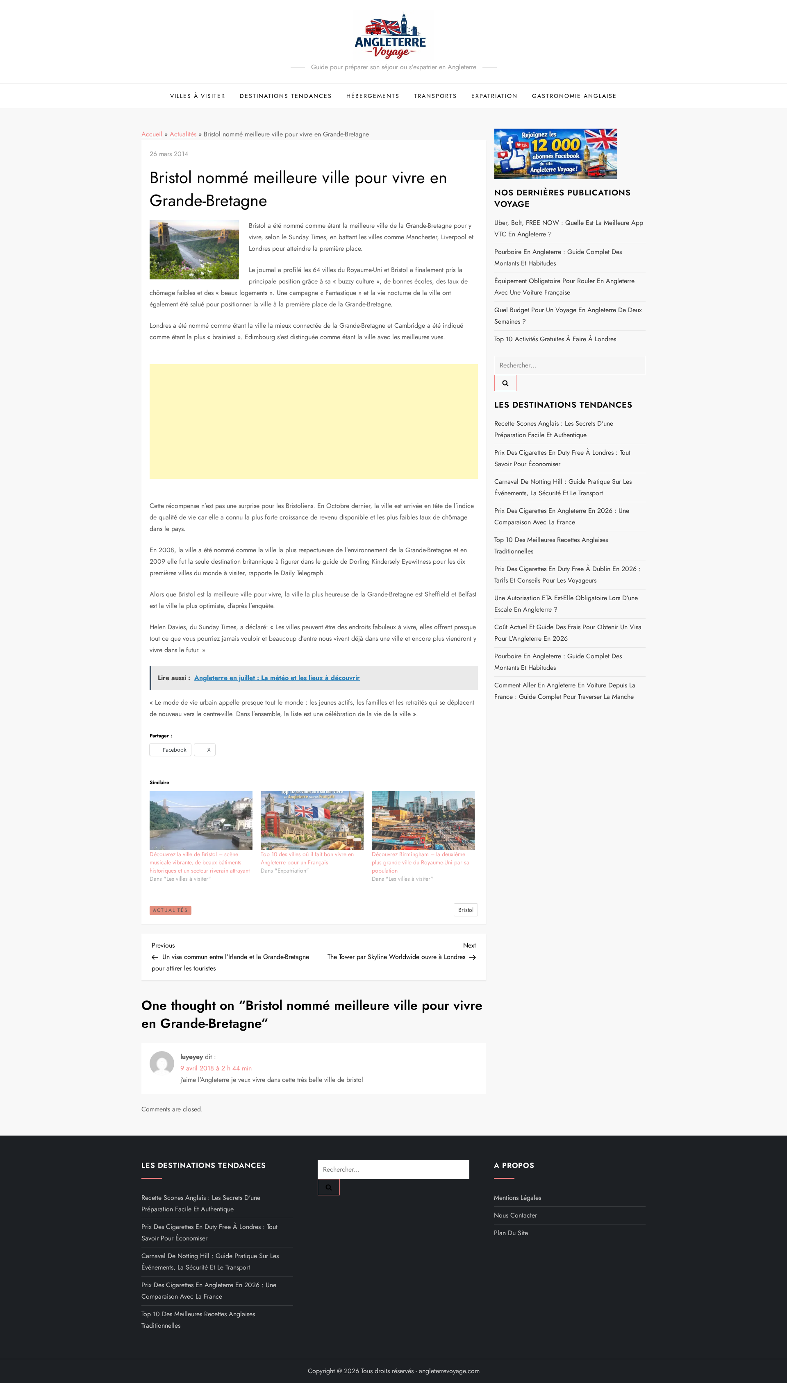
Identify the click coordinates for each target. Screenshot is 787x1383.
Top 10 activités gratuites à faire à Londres (555, 339)
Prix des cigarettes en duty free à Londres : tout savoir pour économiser (562, 458)
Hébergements (373, 96)
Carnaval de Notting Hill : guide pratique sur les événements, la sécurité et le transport (563, 487)
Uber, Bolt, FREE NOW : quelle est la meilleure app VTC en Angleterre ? (568, 228)
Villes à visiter (197, 96)
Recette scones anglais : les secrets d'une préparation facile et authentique (553, 429)
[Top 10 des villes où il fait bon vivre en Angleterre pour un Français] (312, 820)
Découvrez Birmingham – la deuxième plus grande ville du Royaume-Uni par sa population (420, 862)
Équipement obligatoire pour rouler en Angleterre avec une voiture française (564, 286)
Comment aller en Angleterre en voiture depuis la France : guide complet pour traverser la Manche (564, 690)
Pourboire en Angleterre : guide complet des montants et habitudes (558, 257)
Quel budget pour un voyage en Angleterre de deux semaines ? (568, 315)
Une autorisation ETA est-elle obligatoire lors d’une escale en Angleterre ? (566, 603)
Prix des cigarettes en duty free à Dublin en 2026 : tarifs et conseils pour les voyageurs (567, 574)
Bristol (465, 910)
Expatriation (494, 96)
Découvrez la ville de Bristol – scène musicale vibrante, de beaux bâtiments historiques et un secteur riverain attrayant (200, 862)
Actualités (183, 134)
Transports (435, 96)
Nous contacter (515, 1215)
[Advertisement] (314, 421)
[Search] (505, 383)
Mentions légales (517, 1197)
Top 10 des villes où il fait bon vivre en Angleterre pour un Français (307, 858)
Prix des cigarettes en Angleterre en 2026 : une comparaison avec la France (561, 516)
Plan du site (511, 1233)
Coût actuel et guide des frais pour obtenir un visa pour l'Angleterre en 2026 (567, 632)
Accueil (151, 134)
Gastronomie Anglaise (574, 96)
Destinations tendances (286, 96)
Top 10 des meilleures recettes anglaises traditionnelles (551, 545)
